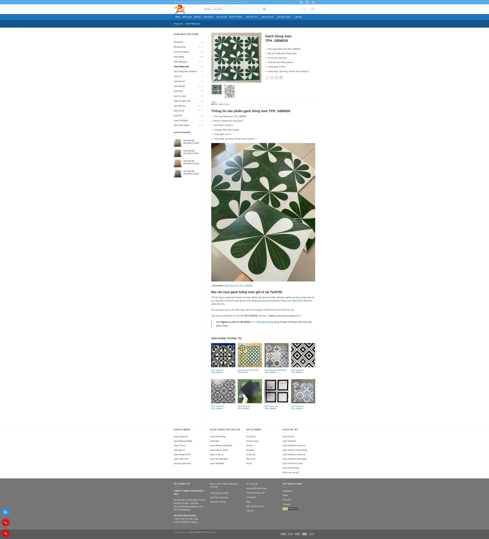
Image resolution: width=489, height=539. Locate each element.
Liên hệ (298, 17)
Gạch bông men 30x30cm (185, 71)
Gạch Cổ (203, 2)
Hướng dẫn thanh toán (256, 488)
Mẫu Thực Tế (178, 2)
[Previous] (215, 58)
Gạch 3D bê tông (217, 437)
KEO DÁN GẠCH (283, 17)
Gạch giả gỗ (267, 17)
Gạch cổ (177, 76)
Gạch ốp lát (251, 17)
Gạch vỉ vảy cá (216, 454)
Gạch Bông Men (212, 2)
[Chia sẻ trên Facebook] (267, 78)
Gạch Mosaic (180, 106)
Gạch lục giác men (182, 101)
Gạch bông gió (180, 62)
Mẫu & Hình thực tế (255, 506)
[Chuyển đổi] (202, 46)
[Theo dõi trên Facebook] (246, 2)
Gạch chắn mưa (181, 459)
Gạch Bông (179, 57)
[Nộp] (264, 9)
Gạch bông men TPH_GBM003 (217, 371)
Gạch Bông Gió (195, 2)
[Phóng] (214, 79)
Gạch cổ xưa (179, 445)
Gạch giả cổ (179, 81)
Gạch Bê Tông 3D (223, 2)
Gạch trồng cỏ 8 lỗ (182, 454)
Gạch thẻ (178, 116)
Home (177, 17)
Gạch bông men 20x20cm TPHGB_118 (248, 371)
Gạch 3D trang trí (181, 52)
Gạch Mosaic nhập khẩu (221, 445)
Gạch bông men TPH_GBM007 (217, 407)
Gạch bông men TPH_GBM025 (238, 286)
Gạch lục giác (180, 96)
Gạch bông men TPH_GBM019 (244, 407)
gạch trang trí (262, 301)
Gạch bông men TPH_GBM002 (297, 371)
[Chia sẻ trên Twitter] (272, 78)
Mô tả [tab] (214, 104)
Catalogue (251, 497)
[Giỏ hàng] (312, 9)
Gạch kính (178, 91)
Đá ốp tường (235, 17)
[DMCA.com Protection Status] (290, 509)
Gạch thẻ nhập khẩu (219, 459)
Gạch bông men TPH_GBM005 (270, 407)
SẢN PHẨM (207, 17)
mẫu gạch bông (264, 322)
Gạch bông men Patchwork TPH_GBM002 (275, 371)
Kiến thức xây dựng (219, 497)
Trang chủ (178, 24)
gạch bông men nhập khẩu (289, 301)
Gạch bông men (193, 24)
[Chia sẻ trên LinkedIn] (281, 78)
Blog (248, 502)
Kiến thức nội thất (218, 502)
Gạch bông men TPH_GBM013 (297, 407)
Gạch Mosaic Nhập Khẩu (237, 2)
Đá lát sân (222, 17)
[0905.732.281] (313, 2)
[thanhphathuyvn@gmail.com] (301, 2)
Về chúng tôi (252, 484)
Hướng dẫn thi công (219, 493)
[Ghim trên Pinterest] (277, 78)
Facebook (287, 491)
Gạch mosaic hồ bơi (219, 450)
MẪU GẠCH (187, 17)
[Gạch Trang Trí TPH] (186, 9)
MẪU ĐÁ (197, 17)
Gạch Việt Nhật (181, 120)
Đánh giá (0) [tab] (224, 104)
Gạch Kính (186, 2)
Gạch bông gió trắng (183, 441)
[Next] (257, 58)
